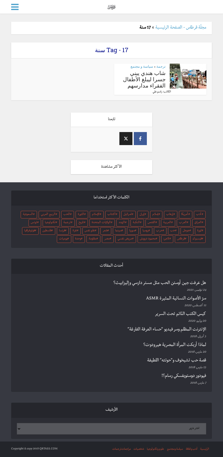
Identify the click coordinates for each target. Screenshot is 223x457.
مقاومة (92, 239)
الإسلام (96, 215)
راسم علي (157, 92)
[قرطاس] (111, 6)
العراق (198, 223)
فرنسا (62, 231)
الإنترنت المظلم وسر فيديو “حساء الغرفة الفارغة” (167, 330)
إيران (142, 215)
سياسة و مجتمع (142, 66)
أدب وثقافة (191, 449)
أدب (198, 215)
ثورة (199, 231)
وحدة (78, 239)
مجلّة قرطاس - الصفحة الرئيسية (180, 28)
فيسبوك (197, 239)
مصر (107, 239)
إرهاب (169, 215)
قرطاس (181, 239)
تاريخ (81, 223)
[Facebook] (140, 138)
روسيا (145, 231)
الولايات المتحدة (101, 223)
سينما (118, 231)
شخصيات (139, 449)
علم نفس (90, 231)
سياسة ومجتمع (175, 449)
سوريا (132, 231)
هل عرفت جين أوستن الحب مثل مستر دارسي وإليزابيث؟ (159, 283)
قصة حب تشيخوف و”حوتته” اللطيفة (176, 361)
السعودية (28, 215)
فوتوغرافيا (29, 231)
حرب (159, 231)
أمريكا (184, 215)
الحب (66, 215)
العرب (183, 223)
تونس (34, 223)
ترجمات (116, 449)
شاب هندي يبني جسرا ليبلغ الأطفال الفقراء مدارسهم (144, 79)
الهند (122, 223)
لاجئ (166, 239)
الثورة (81, 215)
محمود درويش (148, 239)
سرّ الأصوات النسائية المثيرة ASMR (176, 299)
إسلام (155, 215)
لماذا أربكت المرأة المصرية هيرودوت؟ (174, 345)
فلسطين (46, 231)
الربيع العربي (48, 215)
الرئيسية (204, 449)
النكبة (136, 223)
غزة (75, 231)
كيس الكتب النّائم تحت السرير (180, 314)
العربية (167, 223)
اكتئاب (111, 215)
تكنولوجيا (50, 223)
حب (172, 231)
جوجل (186, 231)
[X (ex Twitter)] (125, 138)
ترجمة (161, 66)
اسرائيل (127, 215)
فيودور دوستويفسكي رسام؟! (184, 376)
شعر (105, 231)
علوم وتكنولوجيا (155, 449)
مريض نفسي (124, 239)
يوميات (63, 239)
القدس (151, 223)
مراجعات (126, 449)
